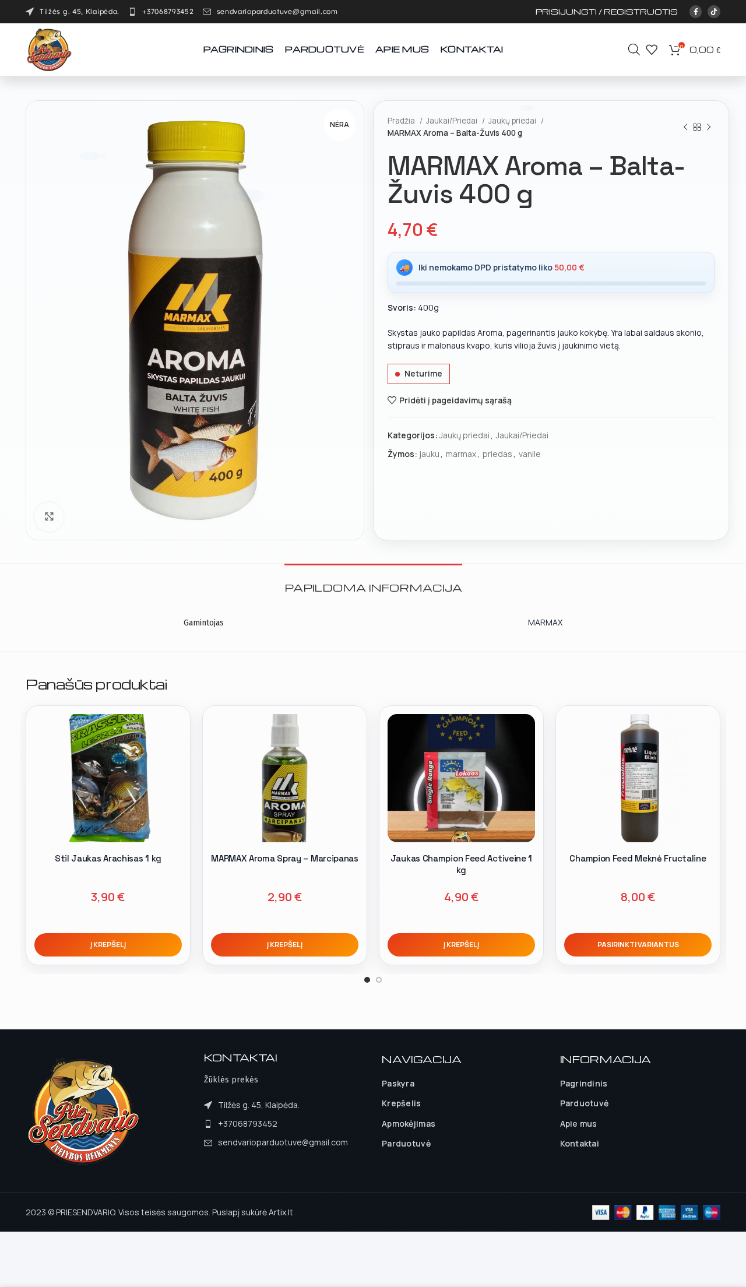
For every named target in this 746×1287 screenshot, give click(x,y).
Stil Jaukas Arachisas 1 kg (108, 858)
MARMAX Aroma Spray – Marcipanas (284, 858)
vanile (530, 453)
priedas (497, 453)
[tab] (373, 581)
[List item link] (160, 11)
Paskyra (398, 1083)
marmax (461, 453)
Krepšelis (401, 1103)
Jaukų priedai (513, 120)
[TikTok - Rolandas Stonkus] (714, 11)
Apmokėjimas (408, 1123)
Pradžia (402, 120)
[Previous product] (685, 127)
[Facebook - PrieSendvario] (695, 11)
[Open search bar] (634, 49)
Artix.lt (281, 1212)
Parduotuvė (406, 1143)
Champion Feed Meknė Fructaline (637, 858)
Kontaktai (580, 1143)
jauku (429, 453)
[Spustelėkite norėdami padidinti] (49, 517)
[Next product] (709, 127)
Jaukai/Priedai (452, 120)
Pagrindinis (584, 1083)
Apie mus (578, 1123)
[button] (108, 945)
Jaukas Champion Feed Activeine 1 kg (461, 864)
